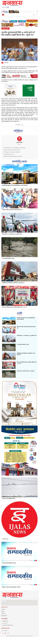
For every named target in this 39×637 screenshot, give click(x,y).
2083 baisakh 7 (5, 539)
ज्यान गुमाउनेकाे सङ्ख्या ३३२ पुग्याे (9, 154)
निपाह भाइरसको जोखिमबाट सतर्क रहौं (9, 563)
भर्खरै (19, 313)
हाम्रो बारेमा (3, 609)
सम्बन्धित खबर (19, 161)
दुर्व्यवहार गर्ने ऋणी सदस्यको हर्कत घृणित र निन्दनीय (11, 587)
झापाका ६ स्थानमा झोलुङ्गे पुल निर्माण (8, 498)
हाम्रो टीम (3, 611)
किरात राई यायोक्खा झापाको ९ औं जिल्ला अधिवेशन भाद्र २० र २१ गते (14, 307)
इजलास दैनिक (6, 62)
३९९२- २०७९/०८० (4, 630)
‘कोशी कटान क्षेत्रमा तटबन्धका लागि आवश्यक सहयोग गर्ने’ (12, 150)
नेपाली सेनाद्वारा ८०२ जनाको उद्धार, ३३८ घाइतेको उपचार (12, 152)
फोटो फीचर (3, 613)
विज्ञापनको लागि (4, 615)
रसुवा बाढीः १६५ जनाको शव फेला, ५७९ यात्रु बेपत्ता (25, 371)
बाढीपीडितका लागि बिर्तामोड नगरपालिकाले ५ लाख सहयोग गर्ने (13, 156)
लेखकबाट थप (19, 144)
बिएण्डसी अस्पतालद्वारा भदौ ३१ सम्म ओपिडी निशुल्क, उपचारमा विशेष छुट (14, 147)
